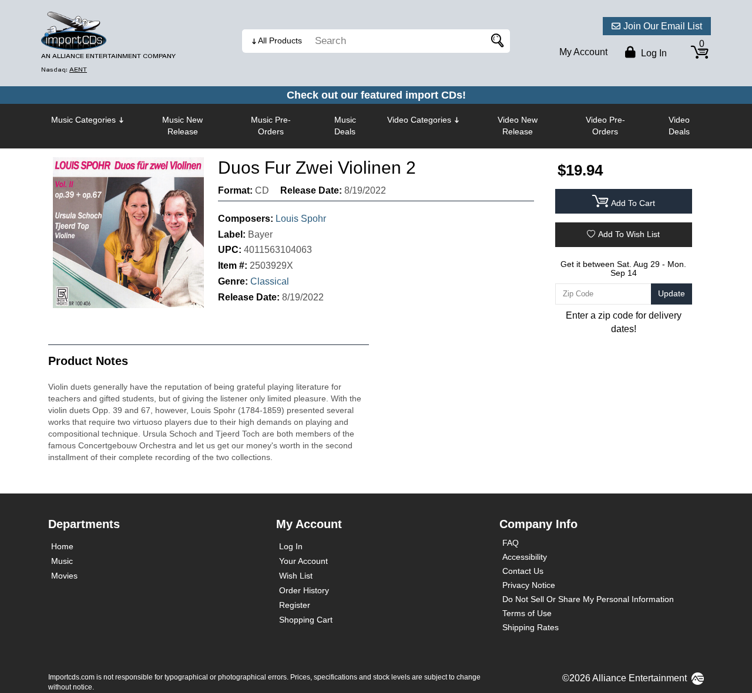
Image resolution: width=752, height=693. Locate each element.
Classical (269, 281)
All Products (280, 40)
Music (62, 561)
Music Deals (345, 125)
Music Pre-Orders (271, 125)
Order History (304, 590)
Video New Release (518, 125)
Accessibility (524, 557)
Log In (291, 546)
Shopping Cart (306, 619)
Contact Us (522, 571)
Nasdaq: (64, 69)
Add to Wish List (629, 234)
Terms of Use (527, 613)
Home (62, 546)
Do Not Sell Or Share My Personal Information (588, 599)
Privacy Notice (528, 585)
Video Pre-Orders (605, 125)
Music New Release (182, 125)
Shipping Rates (530, 627)
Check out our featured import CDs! (376, 95)
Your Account (303, 561)
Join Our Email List (662, 26)
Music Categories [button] (83, 119)
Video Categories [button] (419, 119)
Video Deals (679, 125)
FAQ (510, 542)
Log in (653, 53)
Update (671, 293)
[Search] (495, 41)
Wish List (296, 575)
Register (294, 605)
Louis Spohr (301, 219)
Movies (64, 575)
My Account (583, 52)
